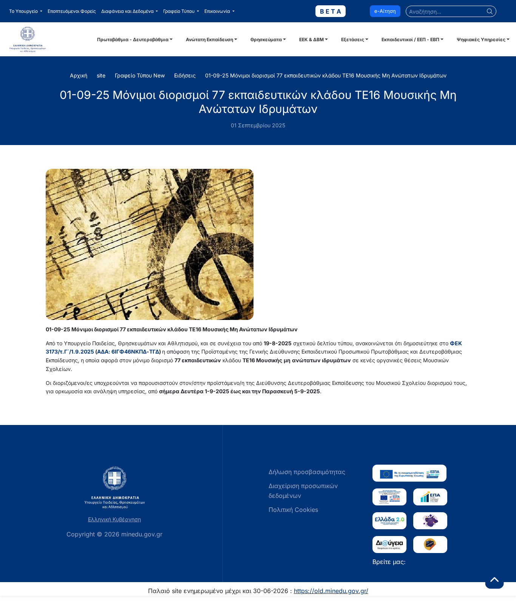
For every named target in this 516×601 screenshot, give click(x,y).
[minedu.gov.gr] (49, 39)
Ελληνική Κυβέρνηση (114, 519)
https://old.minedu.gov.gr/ (331, 591)
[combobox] (451, 11)
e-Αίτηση (385, 11)
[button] (25, 11)
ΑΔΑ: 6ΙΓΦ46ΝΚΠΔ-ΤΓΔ (128, 351)
